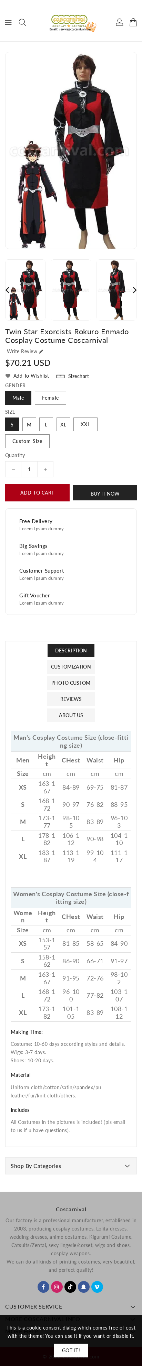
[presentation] (7, 289)
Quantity (15, 455)
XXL (85, 424)
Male (18, 398)
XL (63, 424)
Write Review (22, 351)
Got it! (71, 1350)
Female (50, 398)
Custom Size (27, 441)
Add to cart (37, 493)
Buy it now (105, 494)
